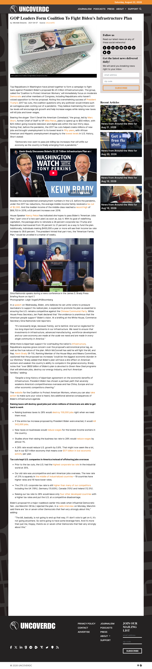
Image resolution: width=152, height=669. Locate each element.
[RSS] (109, 52)
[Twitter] (109, 48)
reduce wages (55, 430)
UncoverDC (30, 9)
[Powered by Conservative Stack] (141, 665)
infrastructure (79, 344)
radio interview (66, 506)
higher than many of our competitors (72, 485)
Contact (83, 628)
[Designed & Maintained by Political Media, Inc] (138, 665)
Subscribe (121, 88)
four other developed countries (75, 494)
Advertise (84, 632)
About (120, 9)
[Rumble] (125, 48)
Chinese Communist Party (74, 311)
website (18, 392)
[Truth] (129, 48)
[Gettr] (133, 48)
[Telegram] (121, 48)
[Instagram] (113, 48)
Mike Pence (50, 120)
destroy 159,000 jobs (63, 412)
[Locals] (104, 52)
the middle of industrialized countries (54, 476)
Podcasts (99, 9)
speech (18, 305)
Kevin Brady (21, 353)
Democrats (15, 96)
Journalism (85, 9)
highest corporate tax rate (66, 464)
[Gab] (117, 48)
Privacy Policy (86, 623)
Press (110, 9)
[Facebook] (104, 48)
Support (133, 9)
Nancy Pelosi (32, 215)
